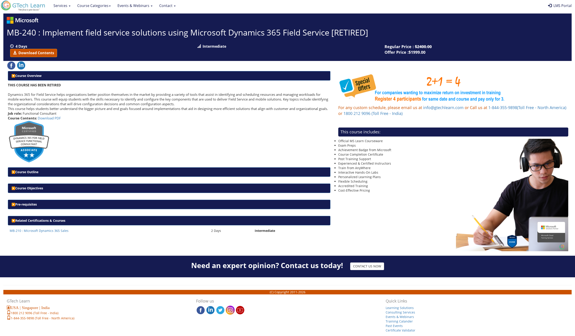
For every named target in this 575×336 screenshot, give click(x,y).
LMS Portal (562, 5)
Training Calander (399, 321)
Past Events (394, 326)
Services (60, 5)
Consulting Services (400, 312)
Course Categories (92, 5)
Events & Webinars (133, 5)
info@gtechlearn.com (443, 107)
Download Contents (35, 52)
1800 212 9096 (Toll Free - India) (372, 113)
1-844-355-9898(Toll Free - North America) (527, 107)
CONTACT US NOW (367, 266)
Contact (166, 5)
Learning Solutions (400, 308)
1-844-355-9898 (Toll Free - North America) (42, 318)
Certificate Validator (400, 330)
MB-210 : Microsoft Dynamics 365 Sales (39, 230)
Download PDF (49, 118)
